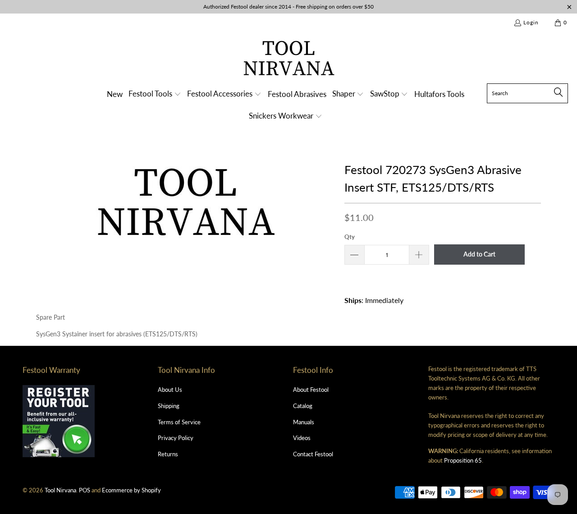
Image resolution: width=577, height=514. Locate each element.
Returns (168, 454)
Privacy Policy (175, 437)
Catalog (302, 405)
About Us (170, 389)
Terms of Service (179, 422)
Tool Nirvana (60, 490)
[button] (154, 94)
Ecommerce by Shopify (131, 490)
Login (531, 22)
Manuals (303, 422)
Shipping (168, 405)
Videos (302, 437)
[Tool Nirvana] (289, 59)
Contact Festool (313, 454)
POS (84, 490)
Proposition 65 (463, 460)
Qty (349, 236)
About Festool (311, 389)
